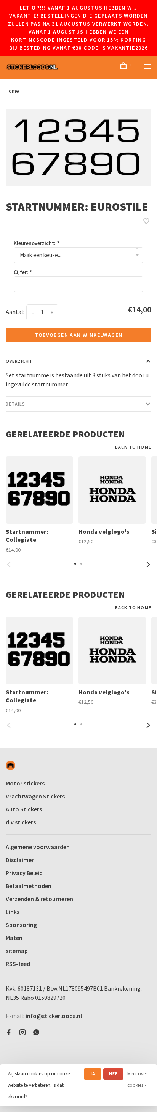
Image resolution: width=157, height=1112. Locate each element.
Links (12, 912)
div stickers (21, 822)
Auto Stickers (24, 809)
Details (15, 404)
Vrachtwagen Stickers (35, 796)
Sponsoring (21, 925)
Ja (92, 1074)
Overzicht (19, 361)
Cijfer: (23, 272)
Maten (14, 937)
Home (12, 90)
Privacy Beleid (24, 873)
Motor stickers (25, 783)
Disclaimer (20, 860)
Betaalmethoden (28, 886)
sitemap (17, 950)
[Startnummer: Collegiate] (39, 490)
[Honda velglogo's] (112, 490)
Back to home (133, 447)
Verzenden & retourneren (39, 899)
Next (148, 564)
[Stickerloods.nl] (10, 765)
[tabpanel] (78, 147)
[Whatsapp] (36, 1032)
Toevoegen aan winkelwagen (79, 335)
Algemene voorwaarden (38, 847)
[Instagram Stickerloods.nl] (22, 1032)
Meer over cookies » (137, 1079)
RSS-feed (18, 963)
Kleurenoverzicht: (36, 243)
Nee (113, 1074)
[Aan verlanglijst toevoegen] (146, 221)
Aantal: (15, 311)
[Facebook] (9, 1032)
